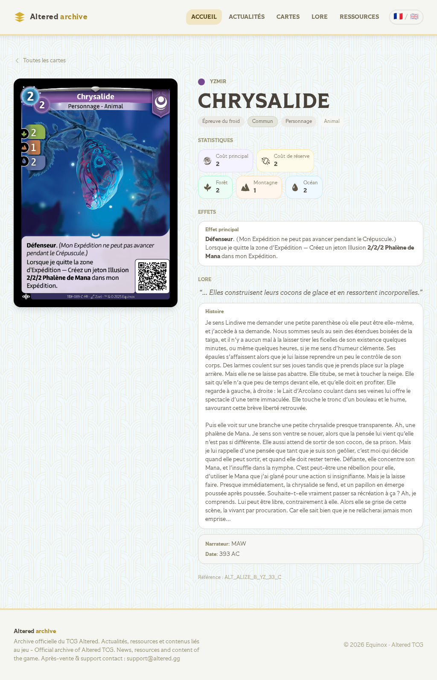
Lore (320, 17)
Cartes (288, 17)
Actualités (247, 17)
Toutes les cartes (44, 61)
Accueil (204, 17)
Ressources (359, 17)
